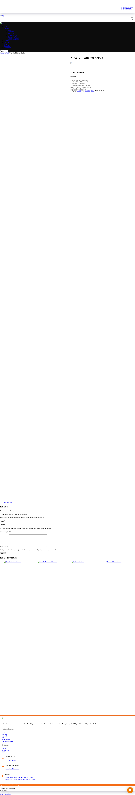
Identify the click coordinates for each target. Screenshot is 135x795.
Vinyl (3, 732)
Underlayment (6, 739)
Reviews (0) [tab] (8, 502)
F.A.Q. (4, 752)
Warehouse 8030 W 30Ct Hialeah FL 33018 (19, 777)
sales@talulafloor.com (12, 769)
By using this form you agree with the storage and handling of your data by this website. (30, 550)
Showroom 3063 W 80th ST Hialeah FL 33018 (20, 779)
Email (2, 525)
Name (2, 521)
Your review (4, 546)
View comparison (5, 794)
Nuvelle (87, 91)
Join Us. (4, 748)
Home (2, 53)
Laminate (4, 734)
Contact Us (5, 750)
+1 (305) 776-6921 (11, 760)
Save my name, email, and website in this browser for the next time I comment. (26, 528)
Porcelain (4, 736)
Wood (7, 53)
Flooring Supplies (7, 741)
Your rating (4, 532)
